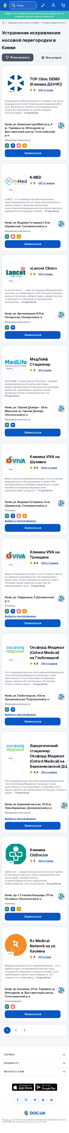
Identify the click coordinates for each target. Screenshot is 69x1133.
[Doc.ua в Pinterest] (51, 1099)
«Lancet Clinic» (43, 268)
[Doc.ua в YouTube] (43, 1099)
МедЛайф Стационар (40, 361)
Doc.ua (7, 1120)
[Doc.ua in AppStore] (23, 1087)
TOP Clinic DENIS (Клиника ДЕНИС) (46, 81)
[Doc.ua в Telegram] (34, 1099)
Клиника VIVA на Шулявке (45, 459)
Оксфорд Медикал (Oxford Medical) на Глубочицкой (47, 652)
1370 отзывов (49, 563)
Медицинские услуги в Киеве (21, 23)
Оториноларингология (52, 23)
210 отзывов (49, 772)
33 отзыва (45, 370)
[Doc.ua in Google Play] (46, 1087)
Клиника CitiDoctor (39, 852)
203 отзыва (45, 861)
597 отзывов (46, 183)
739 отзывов (49, 663)
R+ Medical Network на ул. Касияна (43, 946)
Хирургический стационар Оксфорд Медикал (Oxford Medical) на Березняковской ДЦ (48, 756)
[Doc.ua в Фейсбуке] (17, 1099)
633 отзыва (45, 90)
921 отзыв (44, 957)
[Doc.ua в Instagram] (26, 1099)
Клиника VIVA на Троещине (45, 554)
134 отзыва (45, 274)
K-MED (35, 177)
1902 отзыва (49, 467)
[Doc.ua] (5, 5)
